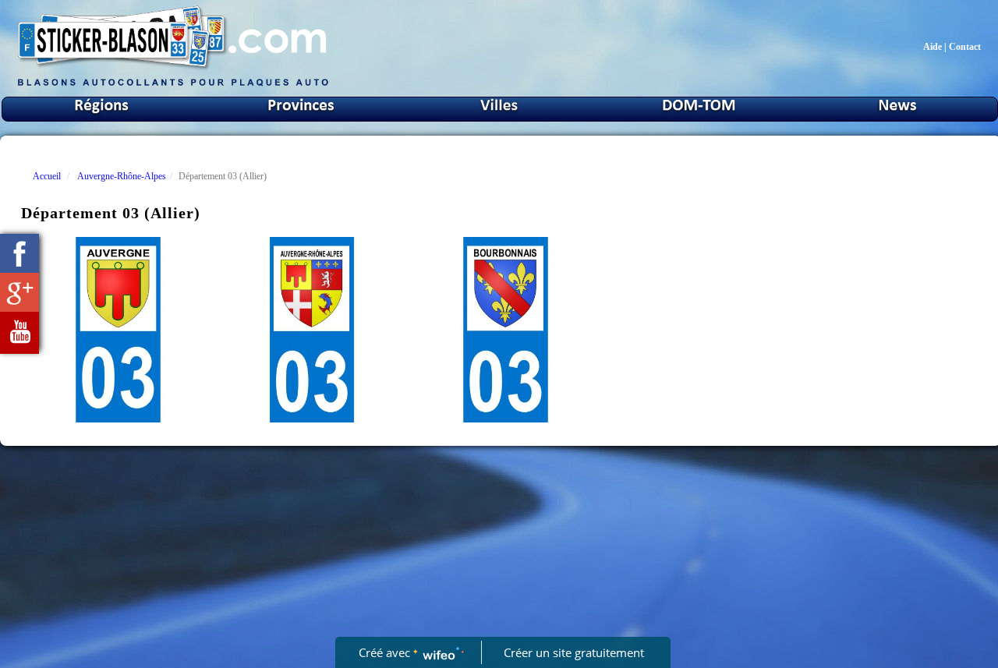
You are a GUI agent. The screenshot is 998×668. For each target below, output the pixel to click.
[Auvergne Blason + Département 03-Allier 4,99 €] (118, 330)
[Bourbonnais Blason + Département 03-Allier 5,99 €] (506, 330)
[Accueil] (173, 85)
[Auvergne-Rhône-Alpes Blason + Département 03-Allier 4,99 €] (312, 330)
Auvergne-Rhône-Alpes (121, 176)
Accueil (47, 176)
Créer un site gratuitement (574, 652)
